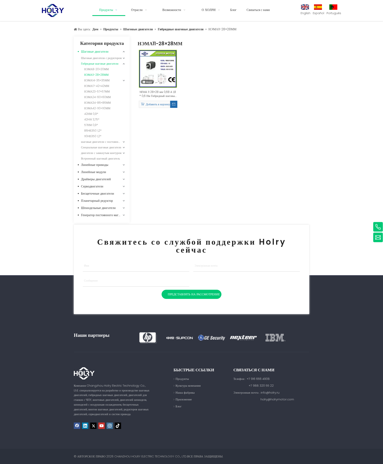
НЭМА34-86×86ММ (97, 103)
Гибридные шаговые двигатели (99, 64)
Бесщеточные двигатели (97, 193)
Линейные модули (93, 172)
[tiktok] (118, 426)
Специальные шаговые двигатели (101, 147)
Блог (179, 406)
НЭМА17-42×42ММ (96, 86)
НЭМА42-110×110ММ (97, 108)
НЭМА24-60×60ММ (97, 97)
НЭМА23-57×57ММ (97, 92)
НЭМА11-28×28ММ (96, 75)
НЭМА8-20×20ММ (96, 69)
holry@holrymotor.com (277, 399)
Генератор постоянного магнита (103, 215)
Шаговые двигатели (95, 51)
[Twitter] (93, 426)
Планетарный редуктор (97, 200)
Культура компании (188, 385)
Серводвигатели (92, 186)
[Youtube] (101, 426)
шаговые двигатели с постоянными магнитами (103, 142)
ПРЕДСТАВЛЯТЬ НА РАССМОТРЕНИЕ (194, 294)
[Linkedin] (85, 426)
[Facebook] (77, 426)
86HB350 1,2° (93, 131)
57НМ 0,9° (91, 125)
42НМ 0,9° (91, 114)
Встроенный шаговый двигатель (100, 159)
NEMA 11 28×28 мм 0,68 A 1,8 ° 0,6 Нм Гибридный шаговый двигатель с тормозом (157, 94)
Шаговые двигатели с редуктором (101, 58)
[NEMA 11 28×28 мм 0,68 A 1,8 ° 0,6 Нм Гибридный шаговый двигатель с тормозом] (158, 69)
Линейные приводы (94, 165)
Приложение (184, 399)
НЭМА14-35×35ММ (97, 80)
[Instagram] (110, 426)
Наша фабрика (185, 392)
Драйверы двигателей (96, 179)
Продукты (182, 379)
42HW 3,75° (91, 119)
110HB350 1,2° (92, 136)
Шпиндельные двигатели (98, 208)
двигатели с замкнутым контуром (101, 153)
